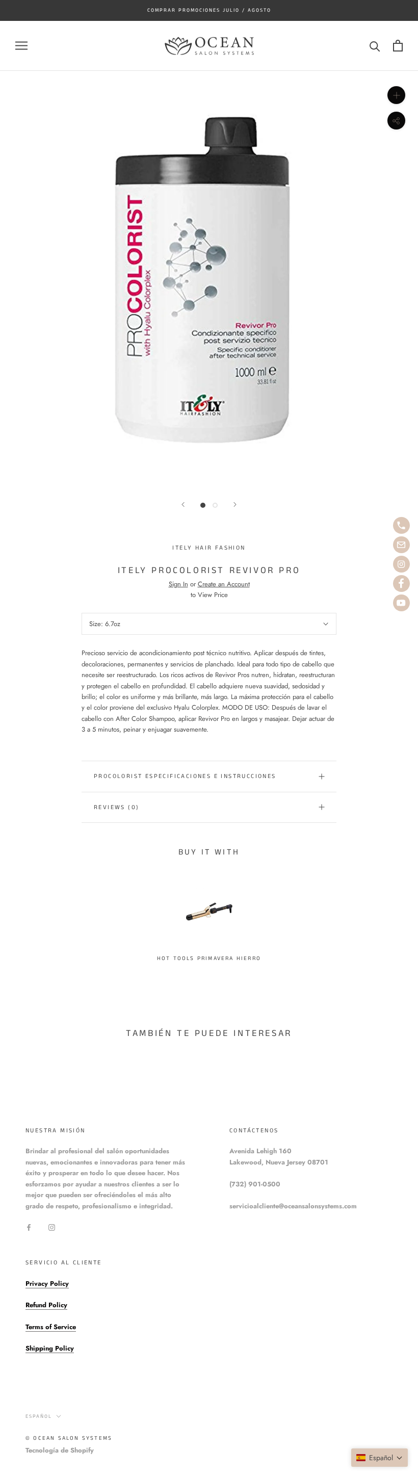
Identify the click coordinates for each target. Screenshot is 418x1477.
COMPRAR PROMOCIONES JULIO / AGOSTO (209, 10)
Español (38, 1416)
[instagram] (401, 564)
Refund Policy (46, 1305)
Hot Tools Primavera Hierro (209, 958)
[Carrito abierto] (398, 45)
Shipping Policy (49, 1348)
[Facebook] (28, 1227)
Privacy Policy (47, 1283)
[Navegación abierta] (21, 45)
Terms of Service (50, 1327)
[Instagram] (51, 1227)
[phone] (401, 525)
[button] (379, 1457)
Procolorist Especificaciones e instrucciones (185, 776)
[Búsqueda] (375, 45)
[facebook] (401, 583)
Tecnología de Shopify (59, 1450)
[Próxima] (235, 504)
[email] (401, 544)
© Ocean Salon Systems (68, 1438)
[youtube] (401, 602)
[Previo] (183, 504)
